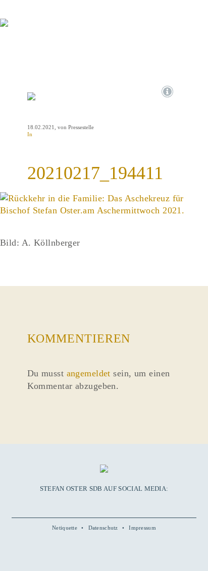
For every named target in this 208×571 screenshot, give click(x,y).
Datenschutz (103, 528)
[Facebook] (80, 503)
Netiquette (64, 528)
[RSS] (126, 503)
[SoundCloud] (115, 503)
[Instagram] (104, 503)
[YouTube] (92, 503)
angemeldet (89, 373)
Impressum (142, 528)
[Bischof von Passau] (60, 30)
